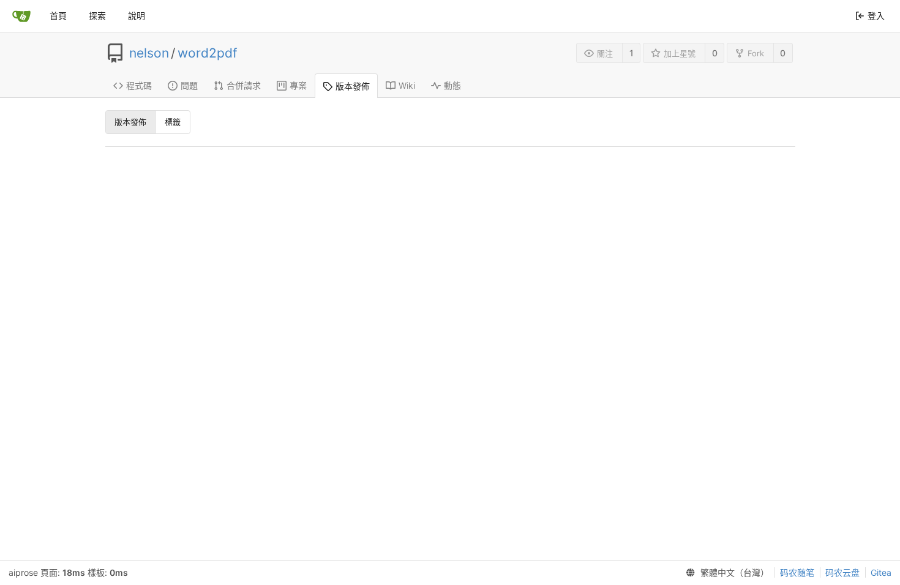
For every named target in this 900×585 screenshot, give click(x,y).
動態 (452, 85)
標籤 (173, 122)
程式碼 (139, 85)
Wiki (407, 85)
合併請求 (244, 85)
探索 (97, 15)
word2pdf (208, 53)
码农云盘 (842, 572)
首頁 (58, 15)
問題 (189, 85)
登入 (876, 15)
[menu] (725, 573)
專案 (298, 85)
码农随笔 (797, 572)
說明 (136, 15)
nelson (149, 53)
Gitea (881, 572)
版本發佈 (353, 86)
